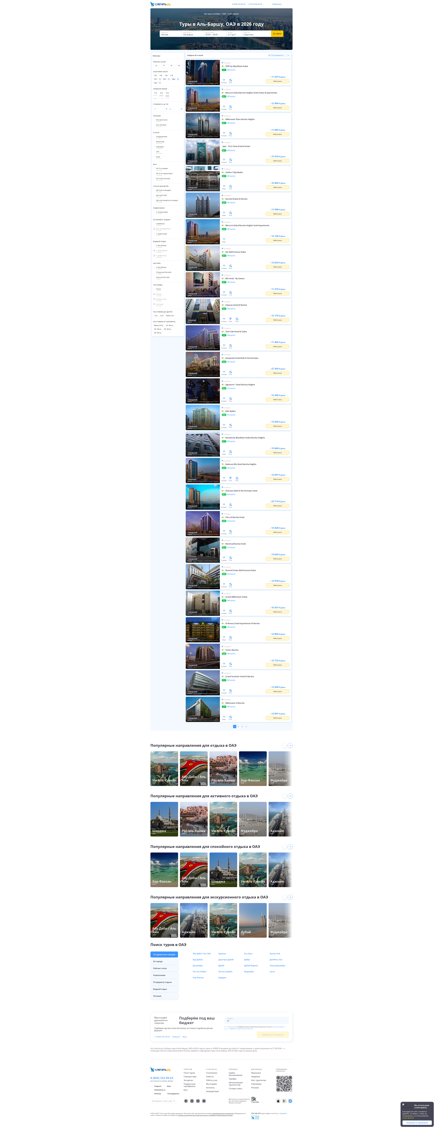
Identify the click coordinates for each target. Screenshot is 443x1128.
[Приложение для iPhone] (278, 1101)
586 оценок (231, 70)
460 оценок (231, 123)
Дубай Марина (251, 965)
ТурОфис (233, 1079)
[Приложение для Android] (284, 1101)
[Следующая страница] (246, 726)
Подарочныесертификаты (189, 1085)
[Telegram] (186, 1101)
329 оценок (231, 441)
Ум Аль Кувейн (225, 971)
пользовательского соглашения (223, 1113)
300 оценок (231, 600)
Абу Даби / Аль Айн (202, 953)
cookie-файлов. (408, 1118)
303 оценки (231, 574)
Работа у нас (211, 1080)
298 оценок (231, 627)
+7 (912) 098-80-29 (255, 4)
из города (158, 961)
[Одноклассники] (198, 1101)
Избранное (276, 4)
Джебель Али (276, 959)
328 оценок (231, 468)
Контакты (210, 1087)
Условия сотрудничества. (186, 1115)
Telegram (176, 1037)
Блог (186, 1090)
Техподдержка (173, 1093)
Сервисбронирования (235, 1074)
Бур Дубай (197, 959)
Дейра (247, 959)
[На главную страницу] (161, 4)
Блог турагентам (258, 1080)
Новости (210, 1076)
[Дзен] (204, 1101)
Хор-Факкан (198, 977)
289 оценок (231, 680)
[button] (171, 34)
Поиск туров (189, 1073)
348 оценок (231, 335)
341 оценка (231, 362)
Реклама (255, 1087)
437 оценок (231, 202)
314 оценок (231, 521)
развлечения (159, 975)
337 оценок (231, 388)
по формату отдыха (162, 982)
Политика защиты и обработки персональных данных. (214, 1115)
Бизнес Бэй (275, 953)
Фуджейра (249, 971)
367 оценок (231, 282)
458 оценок (231, 150)
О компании (211, 1073)
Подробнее (283, 1113)
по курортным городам (164, 954)
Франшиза (256, 1073)
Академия (255, 1076)
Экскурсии (188, 1080)
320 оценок (231, 494)
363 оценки (231, 309)
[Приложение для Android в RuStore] (290, 1101)
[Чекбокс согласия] (226, 1028)
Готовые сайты (235, 1088)
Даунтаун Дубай (225, 959)
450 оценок (231, 176)
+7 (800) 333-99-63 (162, 1037)
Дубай (221, 965)
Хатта (272, 971)
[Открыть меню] (285, 4)
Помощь (157, 1093)
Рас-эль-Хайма (199, 971)
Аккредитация (212, 1091)
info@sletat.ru (159, 1090)
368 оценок (231, 256)
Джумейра (198, 965)
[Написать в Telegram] (266, 4)
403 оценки (231, 229)
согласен (233, 1027)
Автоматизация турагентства (236, 1083)
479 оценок (231, 96)
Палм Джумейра (277, 965)
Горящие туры (190, 1076)
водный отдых (160, 989)
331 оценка (231, 415)
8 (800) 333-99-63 (238, 4)
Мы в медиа (211, 1084)
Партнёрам (256, 1084)
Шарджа (222, 977)
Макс (185, 1037)
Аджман (222, 953)
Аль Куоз (248, 953)
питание (157, 996)
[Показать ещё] (290, 745)
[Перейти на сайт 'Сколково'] (255, 1101)
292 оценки (231, 654)
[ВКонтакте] (192, 1101)
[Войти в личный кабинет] (291, 4)
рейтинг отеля (160, 968)
